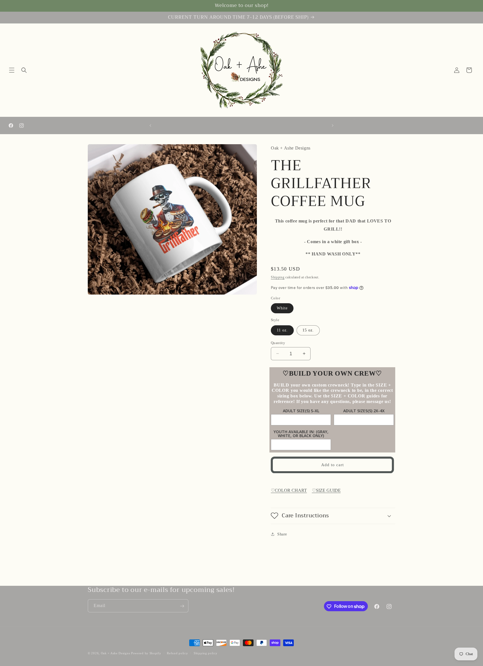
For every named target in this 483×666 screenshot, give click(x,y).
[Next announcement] (332, 125)
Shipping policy (205, 653)
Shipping (278, 277)
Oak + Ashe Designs (115, 653)
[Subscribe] (182, 606)
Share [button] (282, 534)
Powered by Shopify (146, 653)
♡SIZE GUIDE (326, 490)
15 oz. (308, 330)
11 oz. (282, 330)
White (282, 308)
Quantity (278, 342)
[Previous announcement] (150, 125)
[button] (12, 70)
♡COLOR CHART (289, 490)
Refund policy (177, 653)
